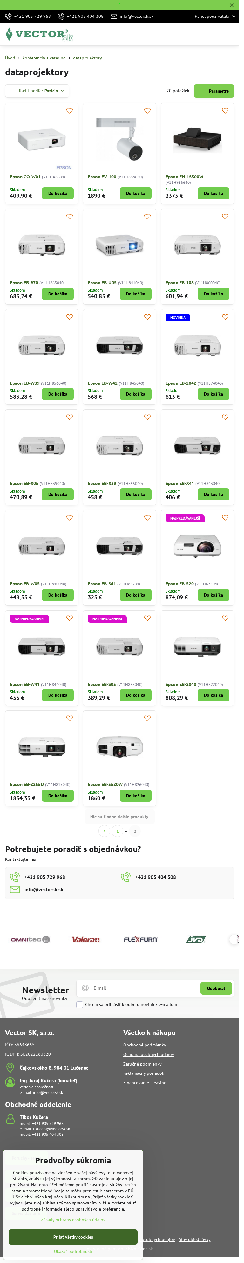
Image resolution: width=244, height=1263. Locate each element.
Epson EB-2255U (27, 784)
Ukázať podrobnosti (73, 1251)
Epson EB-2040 (181, 684)
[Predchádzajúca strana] (104, 831)
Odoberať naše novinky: (45, 998)
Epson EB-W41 (25, 684)
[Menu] (231, 34)
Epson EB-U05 (102, 282)
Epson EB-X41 (180, 483)
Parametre (218, 91)
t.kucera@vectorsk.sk (51, 1129)
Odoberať (216, 988)
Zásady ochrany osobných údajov (73, 1220)
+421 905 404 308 (48, 1134)
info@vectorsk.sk (48, 1092)
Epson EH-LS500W (184, 176)
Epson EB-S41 (102, 583)
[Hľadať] (200, 34)
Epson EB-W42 (103, 383)
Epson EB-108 (180, 282)
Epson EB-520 (180, 583)
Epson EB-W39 (25, 383)
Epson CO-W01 (25, 176)
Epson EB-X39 (102, 483)
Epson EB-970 (24, 282)
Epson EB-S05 (102, 684)
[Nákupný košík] (216, 34)
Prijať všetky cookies (73, 1237)
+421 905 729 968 (48, 1123)
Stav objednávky (195, 1239)
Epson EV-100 (102, 176)
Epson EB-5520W (105, 784)
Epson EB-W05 (25, 583)
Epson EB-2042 (181, 383)
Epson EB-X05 (24, 483)
